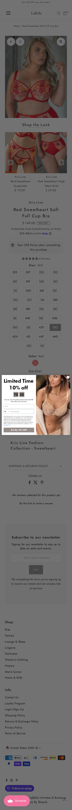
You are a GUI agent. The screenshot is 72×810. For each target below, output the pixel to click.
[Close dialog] (68, 377)
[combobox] (7, 412)
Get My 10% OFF (19, 430)
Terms (9, 425)
